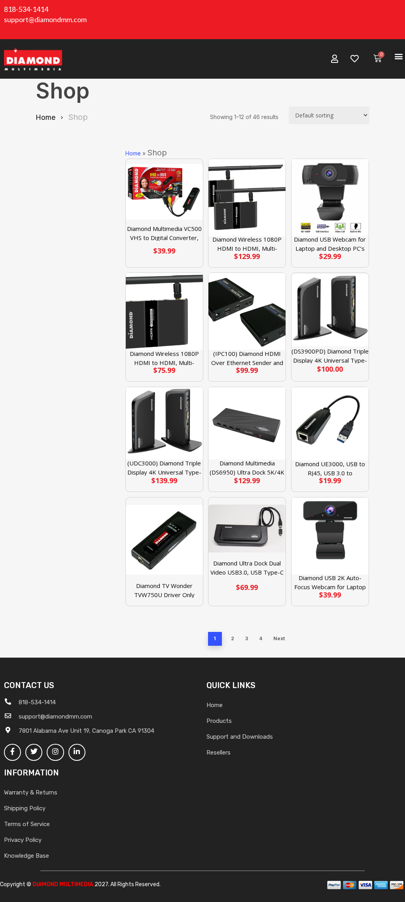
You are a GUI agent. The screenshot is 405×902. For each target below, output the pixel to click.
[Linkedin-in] (76, 752)
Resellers (218, 752)
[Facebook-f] (12, 752)
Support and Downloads (239, 736)
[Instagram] (55, 752)
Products (219, 720)
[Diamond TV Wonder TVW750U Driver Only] (164, 540)
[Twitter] (33, 752)
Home (45, 117)
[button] (398, 55)
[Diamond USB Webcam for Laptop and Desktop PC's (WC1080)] (330, 197)
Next (279, 638)
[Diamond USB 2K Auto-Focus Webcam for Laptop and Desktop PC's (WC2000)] (330, 536)
